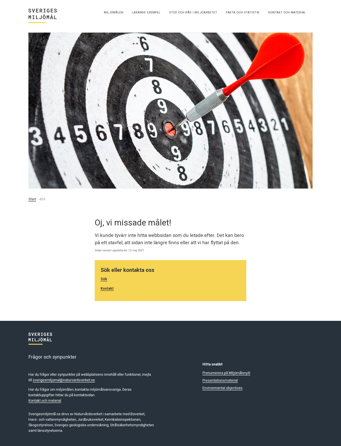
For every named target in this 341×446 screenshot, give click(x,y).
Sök (104, 279)
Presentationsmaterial (220, 380)
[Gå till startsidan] (48, 12)
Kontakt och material (44, 400)
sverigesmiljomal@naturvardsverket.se (64, 380)
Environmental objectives (222, 388)
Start (32, 199)
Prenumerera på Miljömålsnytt (226, 373)
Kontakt (107, 288)
